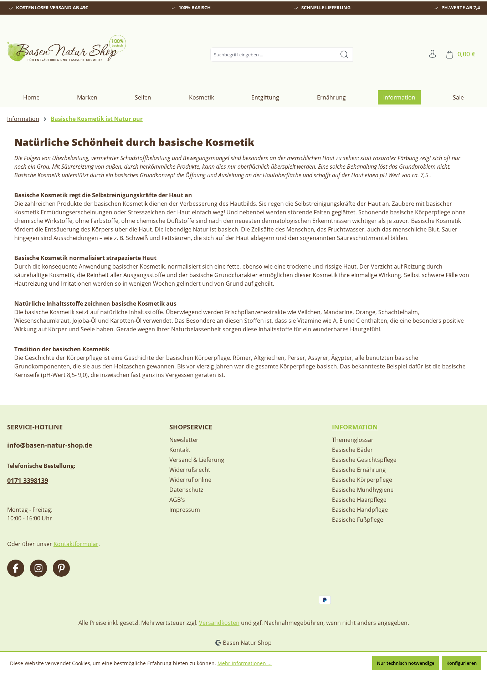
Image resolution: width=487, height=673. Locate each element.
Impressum (184, 510)
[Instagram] (38, 568)
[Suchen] (344, 54)
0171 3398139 (27, 480)
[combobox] (273, 54)
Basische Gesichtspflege (364, 460)
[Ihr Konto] (432, 54)
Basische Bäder (352, 450)
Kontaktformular (75, 544)
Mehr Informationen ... (244, 663)
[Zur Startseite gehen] (73, 45)
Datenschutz (186, 490)
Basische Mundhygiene (363, 490)
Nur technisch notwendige (405, 663)
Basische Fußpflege (357, 520)
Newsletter (184, 440)
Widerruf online (190, 480)
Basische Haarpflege (359, 500)
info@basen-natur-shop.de (49, 445)
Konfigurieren (461, 663)
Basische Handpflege (360, 510)
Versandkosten (219, 623)
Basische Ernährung (359, 470)
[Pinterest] (61, 568)
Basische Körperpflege (362, 480)
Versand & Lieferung (196, 460)
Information (355, 427)
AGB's (177, 500)
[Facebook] (15, 568)
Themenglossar (353, 440)
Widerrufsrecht (189, 470)
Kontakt (179, 450)
